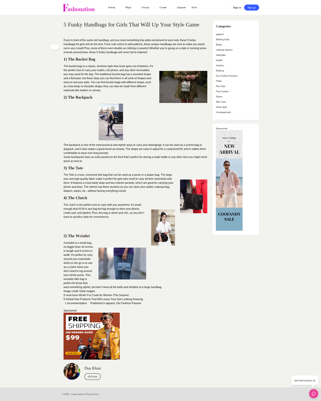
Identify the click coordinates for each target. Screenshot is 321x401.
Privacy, (89, 394)
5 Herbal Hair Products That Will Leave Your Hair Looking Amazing (103, 299)
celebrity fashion (224, 49)
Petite (219, 81)
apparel (110, 303)
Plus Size (220, 86)
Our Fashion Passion (128, 303)
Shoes (219, 96)
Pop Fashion (222, 91)
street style (221, 107)
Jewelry (220, 65)
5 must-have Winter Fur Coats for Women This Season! (96, 295)
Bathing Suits (222, 39)
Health (219, 60)
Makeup (220, 70)
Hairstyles (221, 55)
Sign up (252, 7)
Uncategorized (223, 112)
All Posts (92, 376)
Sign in (237, 7)
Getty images (87, 291)
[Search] (225, 8)
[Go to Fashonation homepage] (78, 8)
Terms (96, 394)
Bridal (219, 44)
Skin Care (221, 101)
